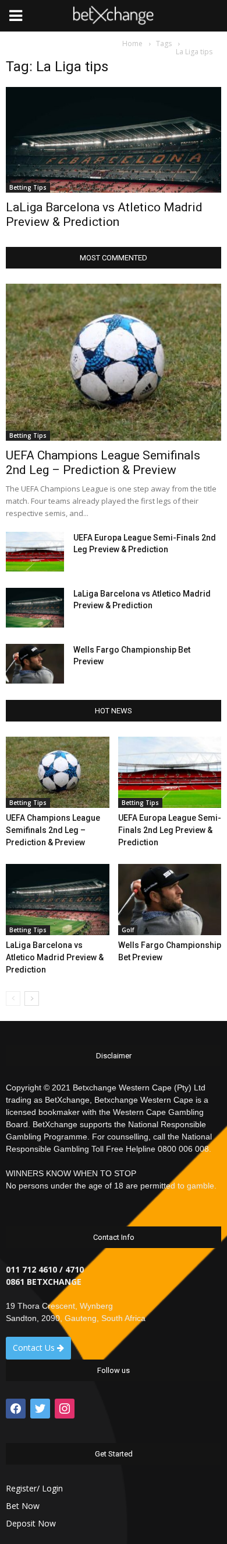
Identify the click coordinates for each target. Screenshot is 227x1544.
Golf (128, 930)
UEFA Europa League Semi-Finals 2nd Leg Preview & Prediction (169, 830)
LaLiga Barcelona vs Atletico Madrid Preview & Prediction (104, 214)
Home (132, 43)
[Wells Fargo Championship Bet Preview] (35, 664)
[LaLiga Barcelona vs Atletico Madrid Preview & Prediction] (113, 140)
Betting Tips (28, 187)
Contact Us (35, 1347)
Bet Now (23, 1505)
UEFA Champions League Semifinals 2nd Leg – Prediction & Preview (103, 462)
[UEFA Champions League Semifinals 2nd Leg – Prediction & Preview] (113, 362)
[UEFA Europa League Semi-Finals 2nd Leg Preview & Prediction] (35, 552)
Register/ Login (34, 1488)
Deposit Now (31, 1523)
